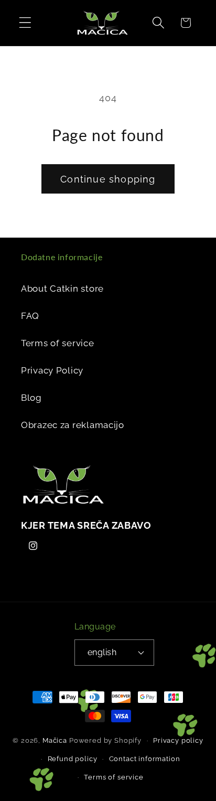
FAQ (30, 316)
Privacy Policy (52, 370)
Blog (31, 397)
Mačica (54, 740)
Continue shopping (107, 179)
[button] (25, 23)
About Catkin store (62, 288)
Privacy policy (178, 740)
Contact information (144, 759)
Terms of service (57, 343)
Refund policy (73, 759)
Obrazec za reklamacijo (72, 425)
